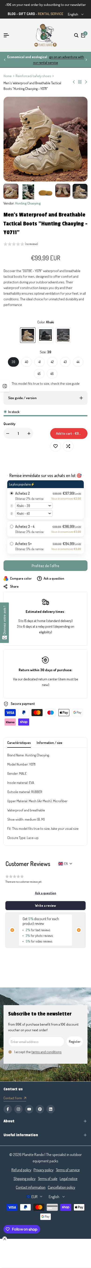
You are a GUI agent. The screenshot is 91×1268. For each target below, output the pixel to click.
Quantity (9, 423)
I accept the (38, 1052)
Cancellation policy (61, 1187)
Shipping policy (24, 1178)
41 (39, 362)
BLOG (12, 14)
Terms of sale (47, 1178)
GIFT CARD (27, 14)
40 (26, 362)
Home (8, 76)
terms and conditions (47, 1052)
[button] (21, 244)
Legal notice (68, 1178)
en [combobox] (66, 864)
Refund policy (21, 1169)
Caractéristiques (19, 742)
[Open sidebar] (4, 386)
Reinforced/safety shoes (33, 76)
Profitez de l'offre (46, 565)
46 (52, 373)
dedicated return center (40, 679)
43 (65, 362)
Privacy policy (43, 1169)
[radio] (45, 499)
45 (39, 373)
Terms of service (68, 1169)
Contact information (31, 1187)
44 (78, 362)
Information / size (49, 742)
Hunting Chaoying (28, 203)
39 (13, 362)
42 (52, 362)
